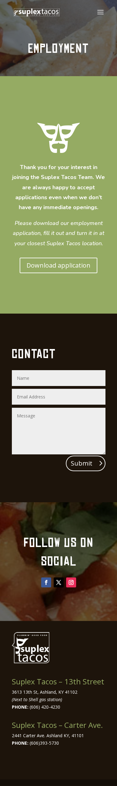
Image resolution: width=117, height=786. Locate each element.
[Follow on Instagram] (71, 582)
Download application (58, 265)
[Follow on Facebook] (46, 582)
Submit (81, 463)
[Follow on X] (59, 582)
